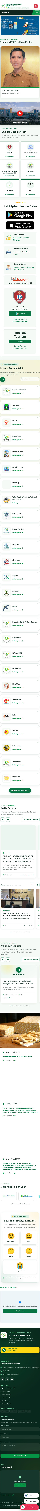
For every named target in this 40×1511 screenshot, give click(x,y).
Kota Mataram (5, 1411)
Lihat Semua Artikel (29, 959)
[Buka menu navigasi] (37, 12)
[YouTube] (12, 1379)
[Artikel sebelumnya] (3, 959)
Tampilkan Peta (20, 1311)
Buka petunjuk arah (6, 1495)
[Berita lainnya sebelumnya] (32, 885)
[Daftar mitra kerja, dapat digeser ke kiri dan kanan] (20, 1196)
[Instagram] (7, 1379)
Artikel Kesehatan (6, 1398)
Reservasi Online (6, 1404)
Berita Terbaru (6, 1401)
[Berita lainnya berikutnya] (37, 885)
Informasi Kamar (6, 1395)
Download (22, 314)
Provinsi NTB (22, 1411)
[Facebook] (2, 1379)
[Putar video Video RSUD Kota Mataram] (20, 113)
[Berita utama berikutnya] (8, 819)
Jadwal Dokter (6, 1392)
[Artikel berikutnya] (8, 959)
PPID (28, 1411)
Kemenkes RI (13, 1411)
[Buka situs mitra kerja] (9, 1196)
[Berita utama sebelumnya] (3, 819)
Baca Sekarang (20, 341)
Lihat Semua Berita (29, 819)
